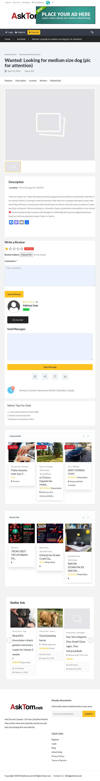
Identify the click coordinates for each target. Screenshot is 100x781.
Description (20, 80)
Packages (26, 2)
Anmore (23, 390)
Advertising (57, 752)
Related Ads (55, 80)
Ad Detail (21, 39)
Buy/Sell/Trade (46, 551)
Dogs (24, 631)
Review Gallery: (12, 254)
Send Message (50, 367)
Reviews (43, 80)
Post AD (35, 32)
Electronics (72, 560)
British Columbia (57, 390)
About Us (16, 2)
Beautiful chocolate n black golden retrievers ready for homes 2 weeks (22, 645)
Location (33, 80)
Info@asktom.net (73, 775)
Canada (70, 390)
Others (52, 631)
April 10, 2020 (13, 71)
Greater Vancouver (38, 390)
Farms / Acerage (46, 466)
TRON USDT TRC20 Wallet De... (19, 555)
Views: (29, 71)
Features (8, 80)
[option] (21, 464)
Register (22, 32)
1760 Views (19, 668)
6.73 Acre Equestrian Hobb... (45, 481)
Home (8, 39)
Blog (54, 748)
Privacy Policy (58, 756)
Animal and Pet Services (29, 54)
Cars (70, 466)
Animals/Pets (11, 54)
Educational (16, 466)
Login (10, 32)
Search (8, 2)
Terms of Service (59, 760)
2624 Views (46, 654)
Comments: (11, 261)
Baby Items (44, 548)
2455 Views (73, 665)
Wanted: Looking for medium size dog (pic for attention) (57, 39)
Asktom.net (27, 775)
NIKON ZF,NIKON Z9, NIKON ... (76, 567)
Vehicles (76, 466)
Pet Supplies (81, 633)
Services (24, 466)
